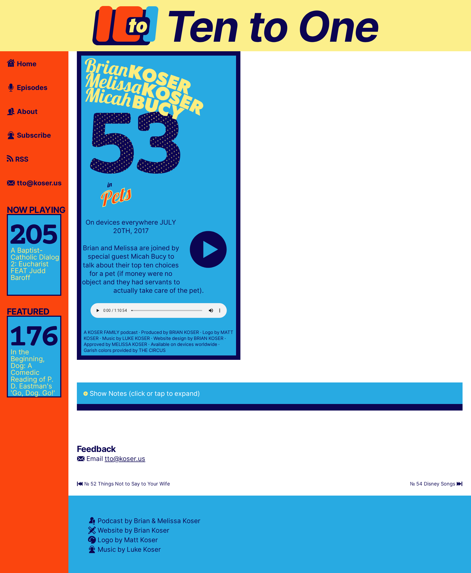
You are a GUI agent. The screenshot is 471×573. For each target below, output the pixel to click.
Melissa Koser (178, 520)
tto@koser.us (125, 458)
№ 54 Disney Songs (433, 483)
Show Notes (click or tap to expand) (145, 393)
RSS (20, 159)
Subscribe (33, 135)
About (26, 111)
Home (26, 63)
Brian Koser (151, 530)
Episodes (31, 87)
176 (32, 338)
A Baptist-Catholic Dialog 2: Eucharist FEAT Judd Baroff (35, 263)
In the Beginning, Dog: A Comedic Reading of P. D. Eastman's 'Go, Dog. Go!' (33, 372)
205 (32, 236)
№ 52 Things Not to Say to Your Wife (126, 483)
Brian (142, 520)
